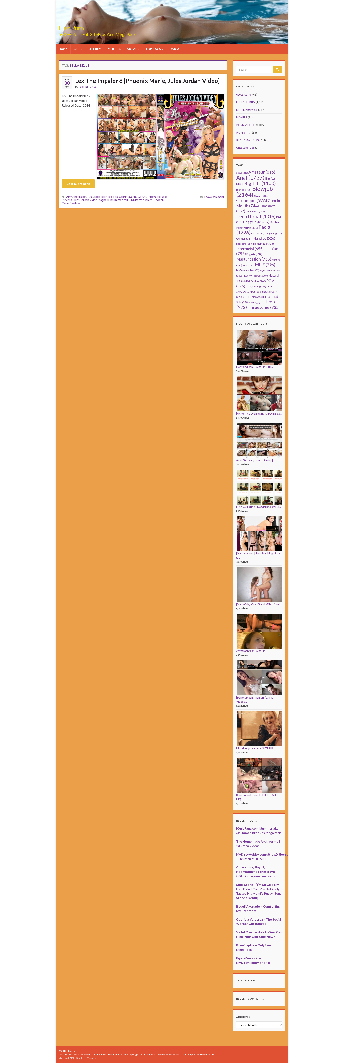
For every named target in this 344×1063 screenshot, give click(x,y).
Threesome (264, 307)
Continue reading (78, 183)
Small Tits (267, 296)
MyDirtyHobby (247, 270)
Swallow (75, 203)
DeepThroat (256, 216)
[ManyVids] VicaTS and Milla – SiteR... (259, 604)
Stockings (256, 302)
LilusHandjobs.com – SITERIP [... (256, 748)
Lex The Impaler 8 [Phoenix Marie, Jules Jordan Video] (147, 80)
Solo (242, 302)
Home (63, 49)
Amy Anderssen (76, 196)
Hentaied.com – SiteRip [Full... (254, 366)
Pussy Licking (256, 286)
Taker (81, 86)
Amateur (261, 171)
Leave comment (214, 196)
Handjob (264, 238)
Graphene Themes (86, 1058)
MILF (127, 200)
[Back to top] (335, 1054)
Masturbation (253, 259)
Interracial (154, 196)
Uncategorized (245, 147)
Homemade (263, 243)
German (244, 238)
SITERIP (249, 297)
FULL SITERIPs (245, 102)
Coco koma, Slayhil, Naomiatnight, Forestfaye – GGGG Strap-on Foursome (256, 871)
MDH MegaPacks (247, 109)
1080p (242, 172)
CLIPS (78, 49)
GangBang (273, 233)
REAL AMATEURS (247, 140)
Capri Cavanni (127, 196)
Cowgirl (261, 195)
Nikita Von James (141, 200)
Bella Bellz (100, 196)
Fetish (257, 233)
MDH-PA (114, 49)
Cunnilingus (255, 211)
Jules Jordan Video (85, 200)
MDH (248, 265)
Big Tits (113, 196)
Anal (90, 196)
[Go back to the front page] (172, 22)
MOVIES (133, 49)
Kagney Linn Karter (110, 200)
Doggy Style (256, 222)
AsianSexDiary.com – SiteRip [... (255, 460)
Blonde (243, 189)
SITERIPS (95, 49)
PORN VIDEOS (245, 125)
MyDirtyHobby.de (255, 275)
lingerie (254, 254)
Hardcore (244, 243)
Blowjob (254, 191)
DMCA (174, 49)
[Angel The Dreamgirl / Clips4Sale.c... (259, 413)
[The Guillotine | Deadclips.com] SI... (258, 506)
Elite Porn (71, 28)
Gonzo (142, 196)
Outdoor (258, 281)
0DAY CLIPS (244, 94)
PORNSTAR (243, 132)
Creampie (251, 200)
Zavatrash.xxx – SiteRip (250, 650)
